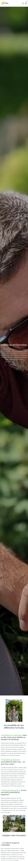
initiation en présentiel (12, 735)
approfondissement (11, 790)
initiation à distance (11, 760)
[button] (27, 1)
